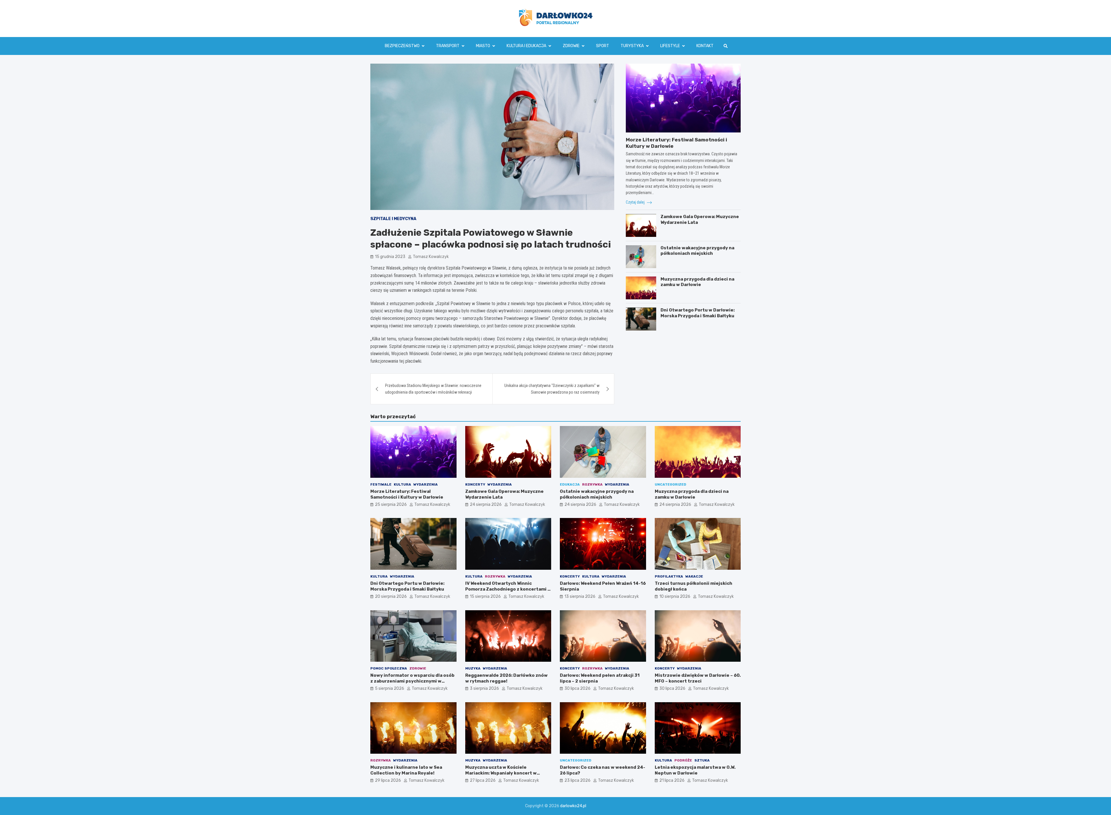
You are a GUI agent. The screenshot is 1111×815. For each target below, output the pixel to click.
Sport (602, 45)
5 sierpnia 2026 (389, 688)
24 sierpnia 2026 (486, 504)
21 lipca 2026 (672, 780)
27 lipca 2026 (483, 780)
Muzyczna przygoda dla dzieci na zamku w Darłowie (697, 281)
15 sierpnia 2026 (485, 596)
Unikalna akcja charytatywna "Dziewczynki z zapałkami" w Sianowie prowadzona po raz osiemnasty (551, 388)
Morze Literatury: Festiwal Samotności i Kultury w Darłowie (406, 494)
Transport (447, 45)
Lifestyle (670, 45)
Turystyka (632, 45)
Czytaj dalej (635, 202)
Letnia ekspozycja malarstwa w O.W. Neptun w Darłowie (695, 770)
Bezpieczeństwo (402, 45)
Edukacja (570, 484)
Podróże (683, 760)
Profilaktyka (669, 576)
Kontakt (704, 45)
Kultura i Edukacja (526, 45)
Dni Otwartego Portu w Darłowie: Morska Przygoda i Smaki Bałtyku (698, 313)
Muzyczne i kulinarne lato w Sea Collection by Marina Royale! (406, 770)
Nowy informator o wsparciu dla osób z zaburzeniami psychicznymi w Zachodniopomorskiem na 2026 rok (412, 681)
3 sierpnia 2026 (484, 688)
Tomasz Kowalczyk (431, 256)
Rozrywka (592, 484)
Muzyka (473, 668)
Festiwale (380, 484)
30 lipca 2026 (577, 688)
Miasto (483, 45)
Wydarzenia (425, 484)
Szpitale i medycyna (393, 218)
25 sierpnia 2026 (391, 504)
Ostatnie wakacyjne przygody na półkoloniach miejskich (697, 250)
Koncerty (475, 484)
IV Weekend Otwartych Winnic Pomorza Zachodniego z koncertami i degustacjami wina (507, 589)
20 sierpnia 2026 (391, 596)
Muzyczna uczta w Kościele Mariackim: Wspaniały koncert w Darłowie (501, 773)
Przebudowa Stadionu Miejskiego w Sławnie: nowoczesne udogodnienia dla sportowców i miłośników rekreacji (433, 388)
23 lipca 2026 (577, 780)
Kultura (402, 484)
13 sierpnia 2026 (579, 596)
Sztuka (702, 760)
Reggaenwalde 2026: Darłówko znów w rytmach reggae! (506, 678)
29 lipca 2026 (388, 780)
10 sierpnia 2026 (674, 596)
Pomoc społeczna (388, 668)
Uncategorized (670, 484)
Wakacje (694, 576)
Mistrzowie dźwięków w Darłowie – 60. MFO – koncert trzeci (698, 678)
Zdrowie (571, 45)
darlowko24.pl (573, 805)
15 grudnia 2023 (390, 256)
